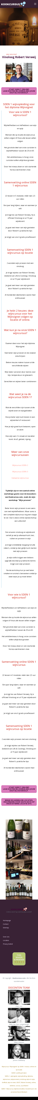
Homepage (7, 920)
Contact (6, 924)
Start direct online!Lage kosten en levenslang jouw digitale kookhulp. (19, 91)
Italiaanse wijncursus (20, 478)
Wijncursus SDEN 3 (20, 471)
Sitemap (6, 927)
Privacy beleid (8, 944)
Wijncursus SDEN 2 (20, 465)
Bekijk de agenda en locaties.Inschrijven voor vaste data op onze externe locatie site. (19, 802)
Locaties (6, 940)
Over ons (6, 937)
